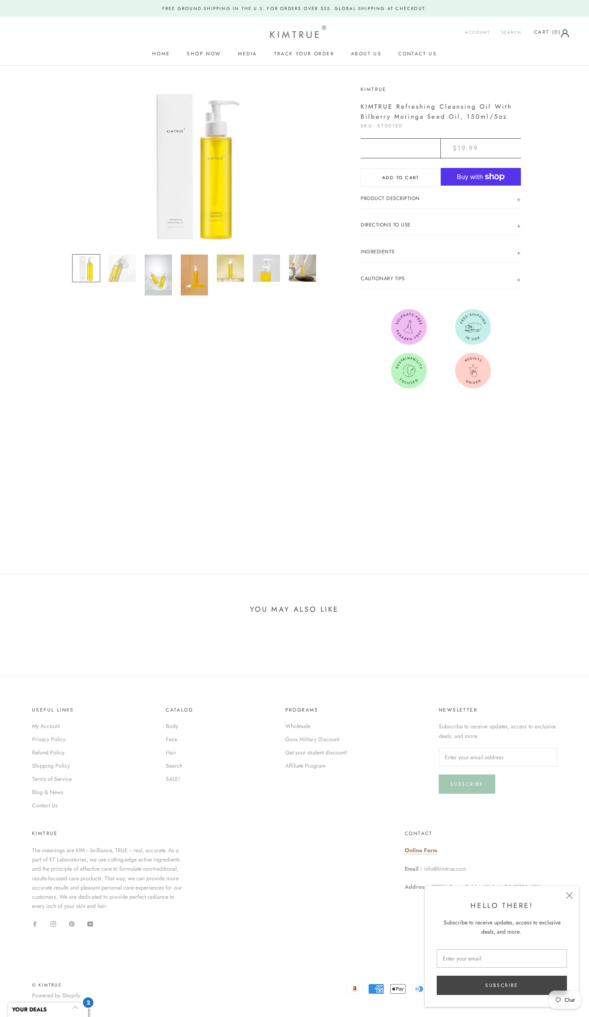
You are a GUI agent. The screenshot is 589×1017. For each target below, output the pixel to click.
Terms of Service (52, 779)
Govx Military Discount (312, 739)
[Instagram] (53, 923)
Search (511, 32)
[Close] (569, 895)
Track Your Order (304, 54)
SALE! (173, 779)
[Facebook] (35, 923)
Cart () (547, 32)
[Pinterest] (72, 923)
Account (477, 32)
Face (171, 739)
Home (161, 54)
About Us (366, 54)
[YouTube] (90, 923)
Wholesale (297, 726)
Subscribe (501, 985)
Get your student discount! (316, 752)
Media (247, 54)
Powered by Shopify (56, 995)
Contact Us (417, 54)
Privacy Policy (48, 739)
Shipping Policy (51, 766)
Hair (171, 752)
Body (172, 726)
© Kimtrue (47, 985)
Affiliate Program (305, 766)
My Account (46, 726)
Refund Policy (48, 752)
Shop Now (204, 54)
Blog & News (47, 792)
